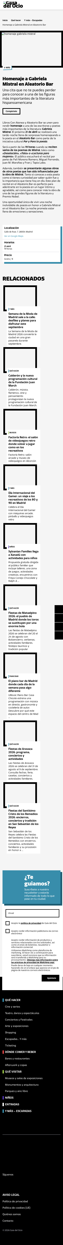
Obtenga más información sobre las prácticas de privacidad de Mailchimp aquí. (34, 961)
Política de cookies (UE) (16, 1207)
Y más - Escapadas (33, 20)
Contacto (8, 1220)
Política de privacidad (15, 1201)
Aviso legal (11, 1194)
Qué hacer (16, 20)
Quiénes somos (12, 1214)
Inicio (5, 20)
